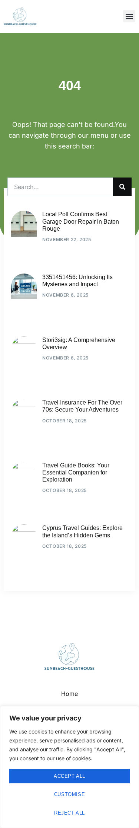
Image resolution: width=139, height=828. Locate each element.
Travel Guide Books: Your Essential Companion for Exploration (75, 472)
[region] (69, 767)
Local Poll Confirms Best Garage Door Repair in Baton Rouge (80, 221)
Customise (69, 794)
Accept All (69, 776)
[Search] (122, 187)
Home (69, 693)
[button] (129, 16)
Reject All (69, 813)
